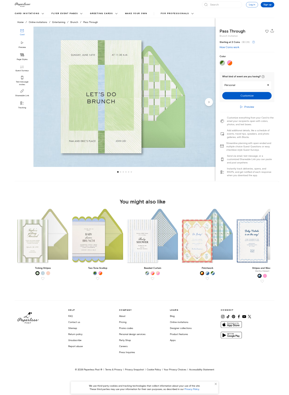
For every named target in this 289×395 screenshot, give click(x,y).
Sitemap (72, 328)
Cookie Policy (154, 369)
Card (22, 35)
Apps (173, 340)
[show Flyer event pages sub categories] (81, 14)
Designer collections (181, 328)
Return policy (75, 334)
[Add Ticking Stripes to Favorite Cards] (43, 279)
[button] (263, 76)
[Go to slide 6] (128, 172)
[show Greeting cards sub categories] (116, 14)
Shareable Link (22, 95)
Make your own (136, 13)
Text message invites (22, 83)
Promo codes (126, 328)
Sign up (267, 4)
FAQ (70, 316)
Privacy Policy (191, 389)
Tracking (22, 107)
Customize (247, 95)
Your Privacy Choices (175, 369)
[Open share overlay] (272, 31)
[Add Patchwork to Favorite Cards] (207, 279)
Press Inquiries (127, 352)
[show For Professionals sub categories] (192, 14)
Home (20, 22)
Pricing (122, 322)
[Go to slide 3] (120, 172)
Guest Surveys (22, 71)
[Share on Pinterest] (233, 316)
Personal (229, 85)
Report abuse (75, 346)
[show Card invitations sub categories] (43, 14)
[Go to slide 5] (126, 172)
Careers (123, 346)
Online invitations (38, 22)
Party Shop (125, 340)
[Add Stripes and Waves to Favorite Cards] (262, 281)
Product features (179, 334)
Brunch (74, 22)
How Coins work (229, 47)
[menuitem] (30, 14)
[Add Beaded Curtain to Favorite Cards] (153, 279)
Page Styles (22, 59)
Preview (22, 47)
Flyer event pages (65, 13)
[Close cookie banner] (216, 384)
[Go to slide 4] (123, 172)
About (122, 316)
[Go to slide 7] (131, 172)
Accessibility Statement (201, 369)
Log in (252, 4)
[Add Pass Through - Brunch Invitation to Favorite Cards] (267, 31)
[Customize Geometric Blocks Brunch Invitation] (124, 97)
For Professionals (175, 13)
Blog (172, 316)
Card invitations (27, 13)
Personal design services (132, 334)
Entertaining (58, 22)
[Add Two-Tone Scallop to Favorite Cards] (98, 279)
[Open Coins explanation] (253, 42)
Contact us (74, 322)
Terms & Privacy (113, 369)
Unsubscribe (74, 340)
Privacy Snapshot (134, 369)
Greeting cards (101, 13)
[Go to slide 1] (118, 172)
